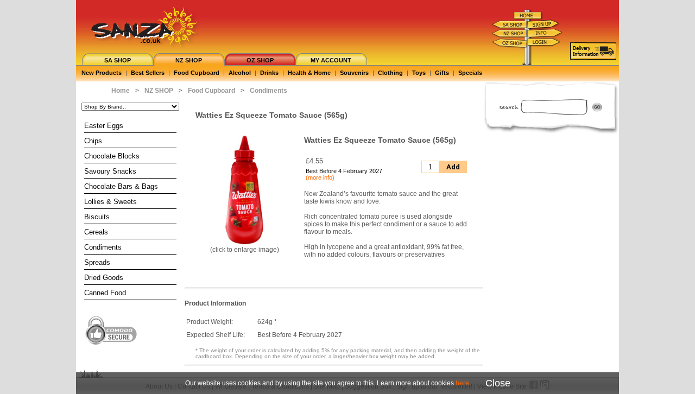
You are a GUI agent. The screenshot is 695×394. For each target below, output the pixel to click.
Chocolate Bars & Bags (121, 186)
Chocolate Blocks (112, 156)
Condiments (103, 247)
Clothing (390, 72)
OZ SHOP (260, 60)
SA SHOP (117, 60)
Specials (470, 72)
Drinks (269, 72)
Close (497, 383)
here (462, 383)
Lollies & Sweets (110, 202)
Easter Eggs (103, 126)
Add (453, 167)
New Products (101, 72)
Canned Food (105, 293)
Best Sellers (148, 72)
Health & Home (309, 72)
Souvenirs (354, 72)
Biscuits (97, 217)
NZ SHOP (188, 60)
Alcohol (240, 72)
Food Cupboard (196, 72)
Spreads (97, 262)
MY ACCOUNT (331, 60)
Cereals (96, 232)
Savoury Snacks (110, 171)
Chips (93, 141)
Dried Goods (103, 278)
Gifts (442, 72)
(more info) (320, 177)
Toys (419, 72)
